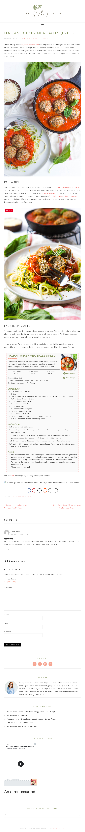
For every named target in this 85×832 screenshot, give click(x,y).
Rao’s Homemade (49, 193)
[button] (9, 358)
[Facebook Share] (29, 490)
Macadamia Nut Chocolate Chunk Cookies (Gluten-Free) (31, 719)
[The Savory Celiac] (42, 18)
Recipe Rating (10, 579)
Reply (6, 549)
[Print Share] (56, 490)
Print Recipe (70, 378)
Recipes (28, 496)
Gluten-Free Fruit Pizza (17, 715)
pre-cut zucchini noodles (68, 187)
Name (7, 615)
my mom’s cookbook (30, 45)
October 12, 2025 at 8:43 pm (20, 534)
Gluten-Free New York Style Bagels (22, 726)
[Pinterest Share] (34, 490)
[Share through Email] (50, 490)
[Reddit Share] (45, 490)
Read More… (40, 695)
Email (7, 623)
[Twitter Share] (39, 490)
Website (7, 632)
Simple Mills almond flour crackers (63, 196)
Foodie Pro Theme (59, 828)
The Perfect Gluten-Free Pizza (20, 723)
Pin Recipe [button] (70, 373)
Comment (9, 588)
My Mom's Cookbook (19, 496)
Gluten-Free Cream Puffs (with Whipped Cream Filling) (31, 712)
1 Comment (45, 38)
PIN (13, 476)
